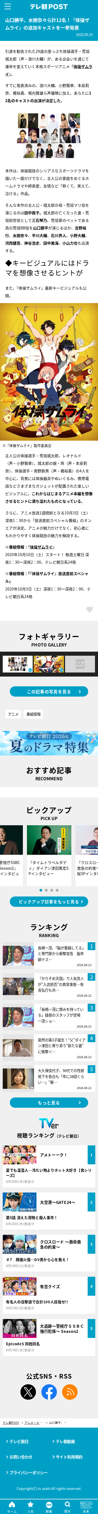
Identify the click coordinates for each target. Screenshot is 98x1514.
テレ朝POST (49, 7)
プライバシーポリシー (29, 1472)
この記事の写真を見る (49, 691)
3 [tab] (51, 890)
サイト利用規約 (69, 1457)
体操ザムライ (41, 547)
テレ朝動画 (65, 1441)
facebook (49, 1392)
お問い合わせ (21, 1457)
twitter (28, 1392)
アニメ (13, 714)
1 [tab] (40, 890)
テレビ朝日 (19, 1441)
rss (70, 1392)
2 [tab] (46, 890)
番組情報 (33, 714)
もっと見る (49, 1103)
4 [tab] (57, 890)
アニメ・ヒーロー (36, 1423)
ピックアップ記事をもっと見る (49, 901)
